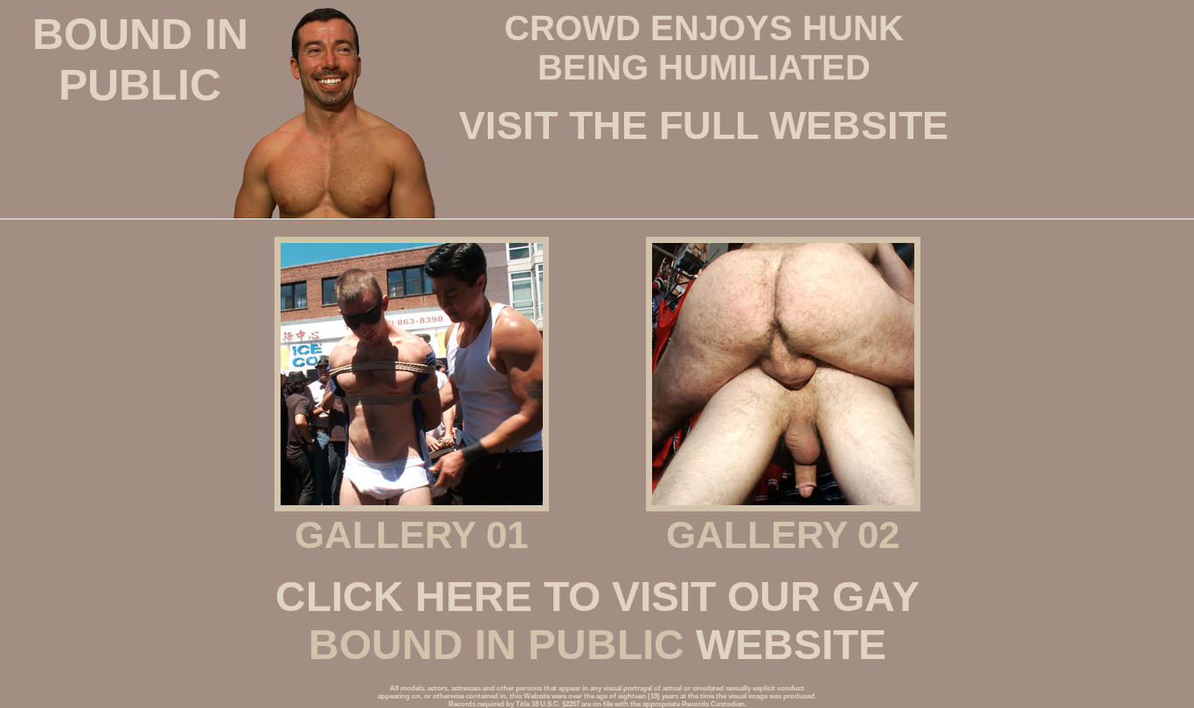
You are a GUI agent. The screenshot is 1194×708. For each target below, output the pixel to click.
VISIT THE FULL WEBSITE (703, 125)
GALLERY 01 (411, 534)
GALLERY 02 (782, 534)
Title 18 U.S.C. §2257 (548, 704)
